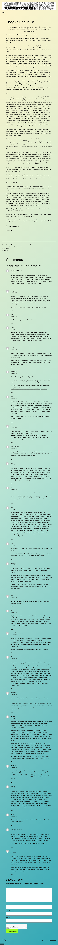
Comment (9, 887)
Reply (12, 287)
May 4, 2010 (14, 272)
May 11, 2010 (14, 852)
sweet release (10, 246)
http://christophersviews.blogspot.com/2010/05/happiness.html (29, 389)
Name (8, 904)
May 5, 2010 (14, 767)
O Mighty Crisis (6, 940)
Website (8, 917)
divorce (4, 246)
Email (8, 911)
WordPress (53, 940)
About (3, 12)
